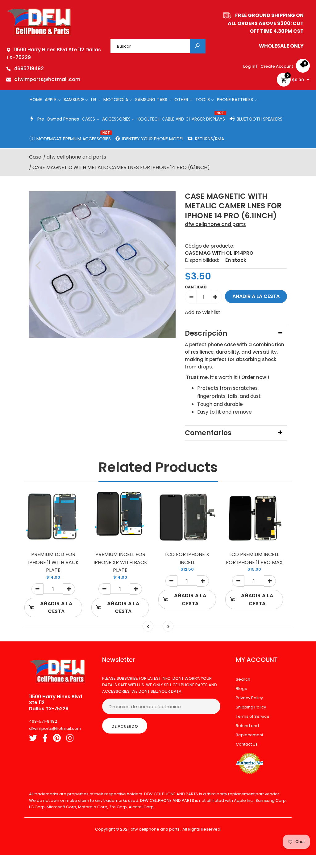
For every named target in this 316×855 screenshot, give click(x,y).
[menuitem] (36, 99)
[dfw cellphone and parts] (39, 35)
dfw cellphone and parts (215, 224)
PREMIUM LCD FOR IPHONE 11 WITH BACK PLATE (53, 562)
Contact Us (247, 744)
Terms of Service (252, 716)
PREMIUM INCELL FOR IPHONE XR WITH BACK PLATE (120, 562)
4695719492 (29, 68)
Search (243, 679)
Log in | (250, 66)
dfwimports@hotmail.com (47, 79)
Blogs (241, 688)
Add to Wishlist (202, 312)
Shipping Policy (251, 707)
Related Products (158, 467)
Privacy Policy (249, 698)
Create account (276, 66)
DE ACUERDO (124, 726)
